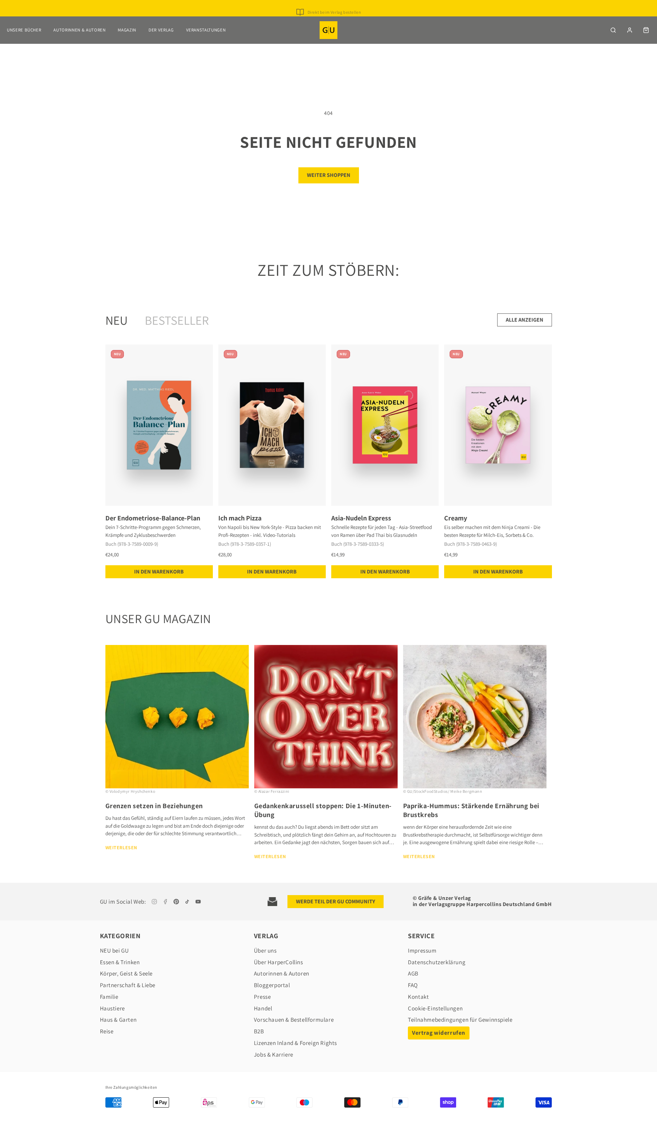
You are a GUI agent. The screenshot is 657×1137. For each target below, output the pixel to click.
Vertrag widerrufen (438, 1032)
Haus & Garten (118, 1019)
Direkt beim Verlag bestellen (334, 12)
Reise (107, 1031)
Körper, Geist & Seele (126, 973)
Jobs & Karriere (273, 1054)
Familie (109, 996)
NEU (116, 320)
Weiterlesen (121, 847)
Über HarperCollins (278, 962)
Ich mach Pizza (239, 518)
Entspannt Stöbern (334, 19)
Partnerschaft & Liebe (128, 985)
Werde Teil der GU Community (335, 901)
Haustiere (112, 1008)
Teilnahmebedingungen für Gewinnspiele (460, 1019)
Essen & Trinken (120, 962)
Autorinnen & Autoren (79, 30)
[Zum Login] (630, 30)
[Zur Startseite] (328, 30)
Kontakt (418, 996)
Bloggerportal (272, 985)
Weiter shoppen (328, 175)
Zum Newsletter (334, 5)
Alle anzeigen (524, 319)
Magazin (127, 30)
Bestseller (177, 320)
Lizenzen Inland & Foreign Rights (295, 1043)
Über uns (265, 950)
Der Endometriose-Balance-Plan (152, 518)
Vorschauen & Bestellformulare (294, 1019)
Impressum (422, 950)
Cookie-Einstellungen (435, 1008)
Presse (262, 996)
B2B (259, 1031)
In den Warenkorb (159, 571)
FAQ (413, 985)
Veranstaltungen (206, 30)
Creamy (455, 518)
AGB (413, 973)
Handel (263, 1008)
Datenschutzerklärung (436, 962)
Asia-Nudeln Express (361, 518)
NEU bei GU (114, 950)
